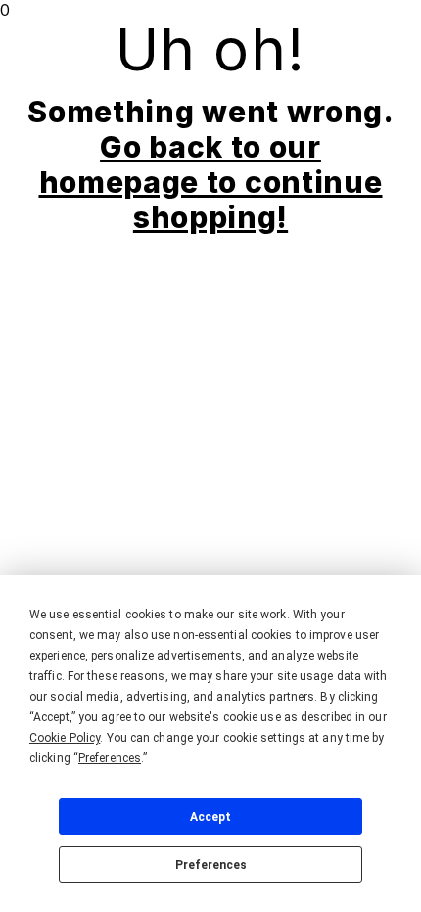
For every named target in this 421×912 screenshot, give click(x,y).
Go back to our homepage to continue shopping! (211, 182)
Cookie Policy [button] (64, 738)
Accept (210, 817)
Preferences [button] (109, 758)
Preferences (211, 865)
